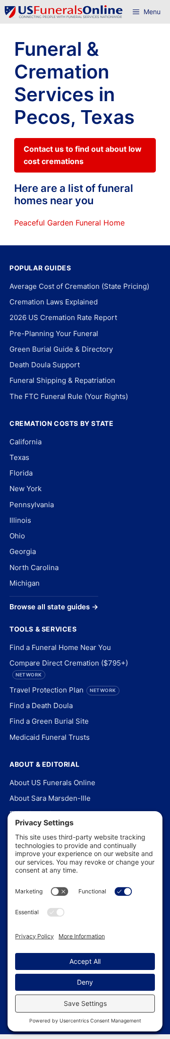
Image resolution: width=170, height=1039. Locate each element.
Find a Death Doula (41, 705)
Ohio (17, 535)
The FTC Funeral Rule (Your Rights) (68, 396)
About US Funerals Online (52, 782)
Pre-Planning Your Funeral (53, 333)
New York (25, 488)
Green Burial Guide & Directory (61, 349)
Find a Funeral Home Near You (60, 647)
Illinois (20, 520)
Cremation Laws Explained (53, 301)
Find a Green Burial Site (49, 721)
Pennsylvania (31, 504)
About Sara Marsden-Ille (50, 798)
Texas (19, 457)
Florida (21, 472)
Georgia (22, 551)
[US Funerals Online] (64, 12)
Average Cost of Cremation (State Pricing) (79, 286)
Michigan (24, 583)
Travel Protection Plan (62, 689)
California (25, 441)
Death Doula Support (44, 364)
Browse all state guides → (53, 606)
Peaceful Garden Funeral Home (69, 222)
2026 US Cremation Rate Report (63, 317)
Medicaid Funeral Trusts (49, 737)
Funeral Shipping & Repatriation (62, 380)
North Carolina (34, 567)
